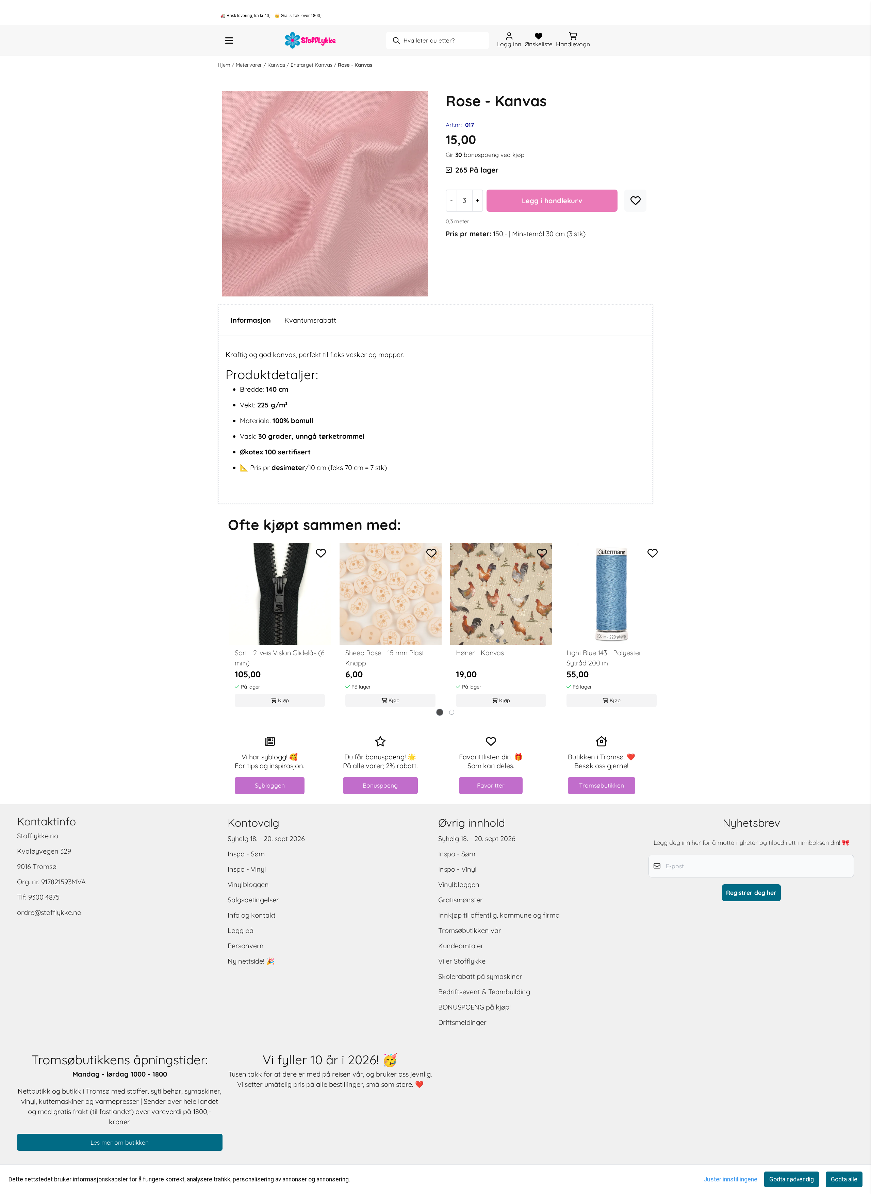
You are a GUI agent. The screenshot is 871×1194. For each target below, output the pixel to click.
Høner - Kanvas (480, 652)
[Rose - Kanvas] (325, 193)
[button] (635, 200)
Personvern (246, 945)
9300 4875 (44, 897)
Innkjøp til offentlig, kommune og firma (499, 915)
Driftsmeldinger (462, 1022)
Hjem (225, 65)
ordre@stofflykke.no (49, 912)
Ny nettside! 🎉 (251, 961)
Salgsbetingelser (253, 900)
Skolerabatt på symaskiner (480, 976)
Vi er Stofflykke (462, 961)
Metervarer (249, 65)
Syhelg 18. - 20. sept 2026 (266, 838)
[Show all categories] (229, 40)
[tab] (439, 712)
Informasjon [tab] (251, 320)
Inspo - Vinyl (247, 869)
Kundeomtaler (460, 945)
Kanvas (276, 65)
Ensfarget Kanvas (312, 65)
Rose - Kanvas (355, 65)
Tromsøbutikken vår (469, 930)
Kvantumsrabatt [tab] (310, 320)
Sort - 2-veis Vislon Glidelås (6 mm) (280, 657)
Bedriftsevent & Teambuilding (484, 991)
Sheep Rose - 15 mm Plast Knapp (384, 657)
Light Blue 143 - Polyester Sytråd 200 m (603, 657)
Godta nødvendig (791, 1179)
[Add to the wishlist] (321, 553)
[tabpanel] (280, 627)
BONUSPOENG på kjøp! (474, 1007)
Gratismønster (460, 900)
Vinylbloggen (248, 884)
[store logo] (311, 40)
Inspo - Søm (246, 854)
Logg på (240, 930)
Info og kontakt (252, 915)
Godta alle (844, 1179)
